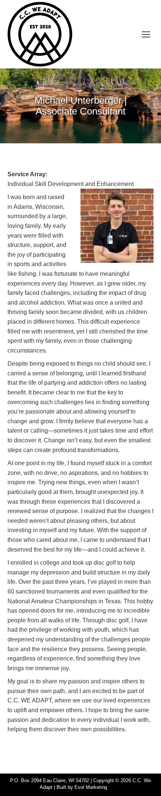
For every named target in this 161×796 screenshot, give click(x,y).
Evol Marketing (91, 787)
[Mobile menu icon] (146, 34)
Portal (115, 787)
